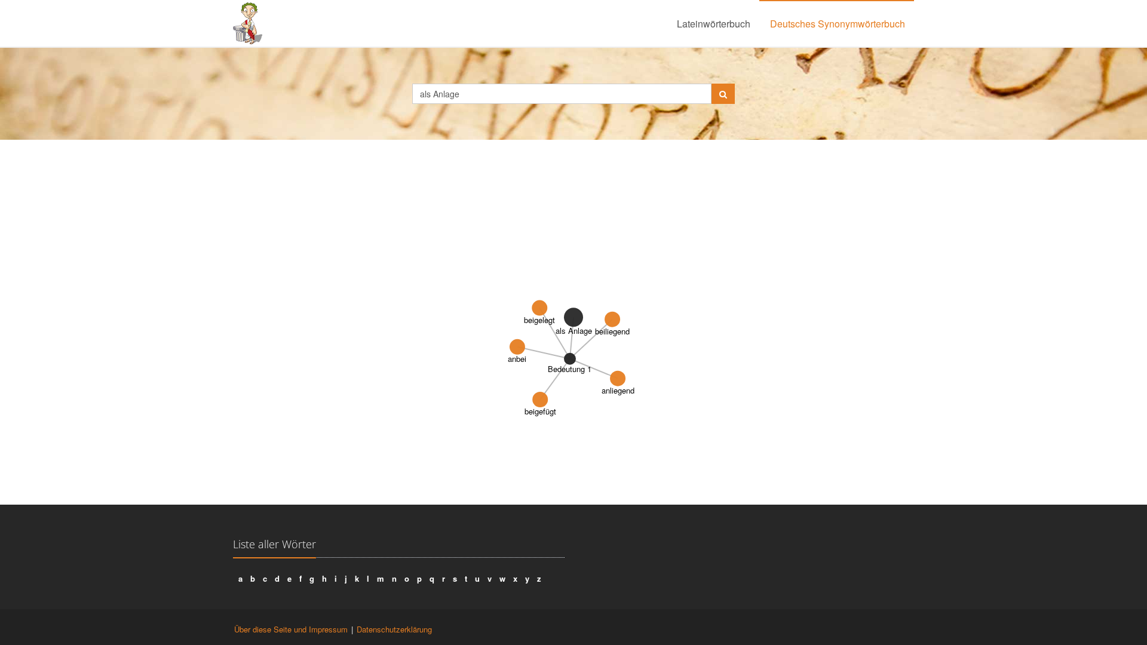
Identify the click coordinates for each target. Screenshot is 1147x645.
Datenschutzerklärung (394, 629)
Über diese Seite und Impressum (291, 629)
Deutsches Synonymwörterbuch (837, 23)
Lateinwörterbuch (713, 23)
